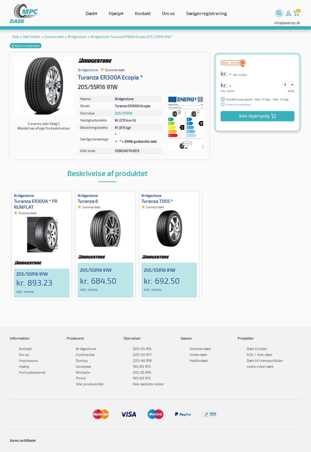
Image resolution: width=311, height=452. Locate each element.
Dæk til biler (257, 348)
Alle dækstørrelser (148, 384)
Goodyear (84, 366)
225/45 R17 (142, 354)
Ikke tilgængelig (254, 116)
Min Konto (288, 13)
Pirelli (81, 378)
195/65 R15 (142, 366)
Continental (85, 354)
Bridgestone (86, 348)
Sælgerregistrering (206, 13)
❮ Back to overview (26, 46)
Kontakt (143, 13)
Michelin (83, 372)
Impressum (28, 360)
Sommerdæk (200, 348)
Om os (168, 13)
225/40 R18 (142, 360)
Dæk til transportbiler (265, 360)
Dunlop (82, 360)
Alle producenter (90, 384)
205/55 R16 (142, 348)
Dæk (91, 13)
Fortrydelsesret (32, 372)
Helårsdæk (199, 360)
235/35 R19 (142, 372)
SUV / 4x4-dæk (259, 354)
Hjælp (116, 13)
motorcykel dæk (260, 366)
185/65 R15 (142, 378)
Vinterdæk (198, 354)
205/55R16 (123, 113)
